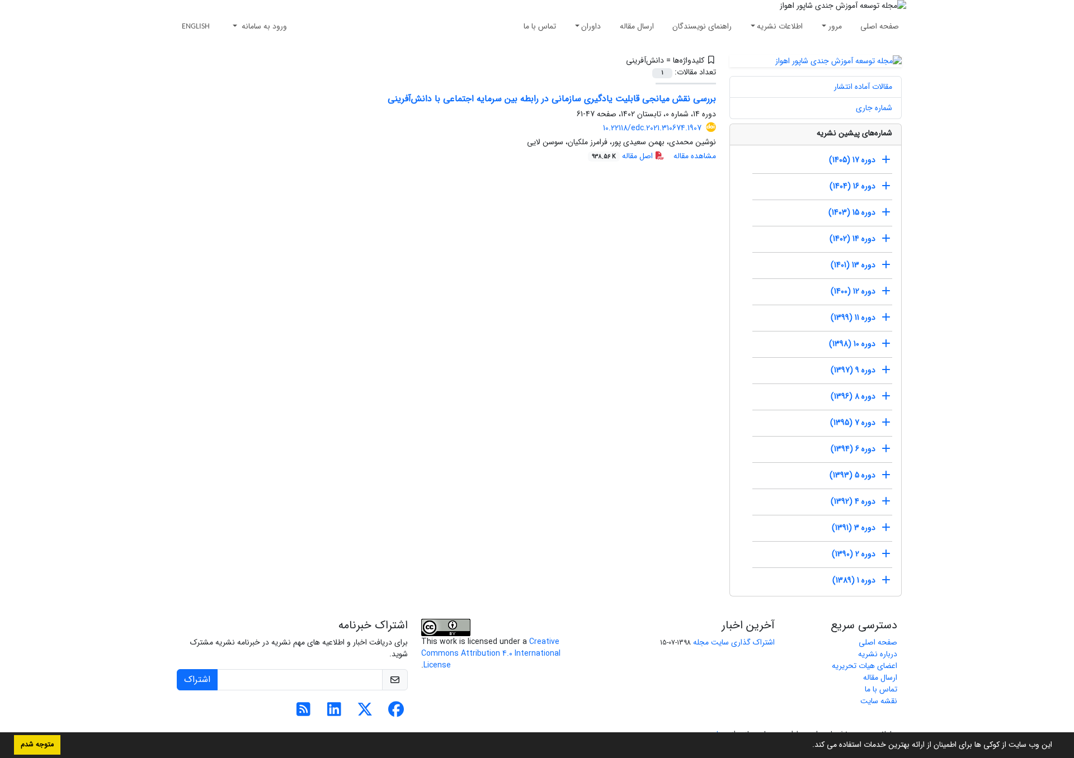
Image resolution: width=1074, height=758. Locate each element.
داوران (591, 26)
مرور (835, 26)
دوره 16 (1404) (852, 186)
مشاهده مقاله (694, 156)
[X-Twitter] (365, 713)
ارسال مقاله (637, 26)
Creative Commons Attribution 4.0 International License (490, 653)
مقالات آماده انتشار (863, 86)
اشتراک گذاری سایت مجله (734, 642)
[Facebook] (396, 713)
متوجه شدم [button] (37, 744)
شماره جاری (874, 108)
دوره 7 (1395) (852, 422)
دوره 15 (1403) (851, 212)
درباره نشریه (877, 654)
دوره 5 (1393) (852, 475)
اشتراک (197, 679)
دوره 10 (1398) (852, 344)
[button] (808, 745)
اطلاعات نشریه (780, 26)
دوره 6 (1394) (853, 449)
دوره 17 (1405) (852, 160)
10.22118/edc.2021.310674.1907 (652, 128)
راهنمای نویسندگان (702, 26)
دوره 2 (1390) (853, 554)
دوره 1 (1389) (853, 580)
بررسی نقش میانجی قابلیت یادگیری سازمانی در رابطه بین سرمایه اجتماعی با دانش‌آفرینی (552, 99)
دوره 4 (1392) (853, 501)
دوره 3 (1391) (853, 528)
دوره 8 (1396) (853, 396)
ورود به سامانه (263, 26)
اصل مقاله (623, 156)
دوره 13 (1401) (853, 265)
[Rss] (303, 713)
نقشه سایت (878, 701)
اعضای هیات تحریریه (864, 666)
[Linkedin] (334, 713)
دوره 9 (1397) (853, 370)
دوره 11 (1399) (853, 317)
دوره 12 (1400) (853, 291)
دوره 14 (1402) (852, 239)
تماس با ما (540, 26)
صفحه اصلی (879, 26)
